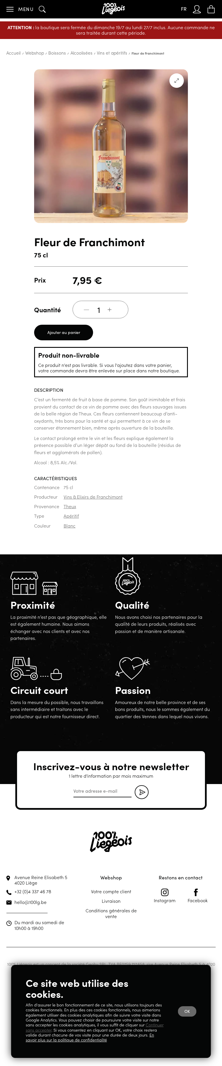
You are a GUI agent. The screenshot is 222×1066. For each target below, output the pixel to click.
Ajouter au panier (63, 329)
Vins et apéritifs (90, 50)
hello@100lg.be (30, 887)
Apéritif (71, 513)
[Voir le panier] (212, 9)
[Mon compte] (198, 9)
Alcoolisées (66, 50)
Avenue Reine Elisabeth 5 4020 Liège (40, 865)
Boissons (46, 50)
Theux (70, 503)
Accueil (11, 50)
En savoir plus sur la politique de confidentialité (90, 1037)
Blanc (69, 522)
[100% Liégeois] (114, 9)
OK (187, 1013)
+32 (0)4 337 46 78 (32, 876)
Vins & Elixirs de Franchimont (93, 494)
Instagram (164, 885)
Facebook (198, 885)
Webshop (29, 50)
